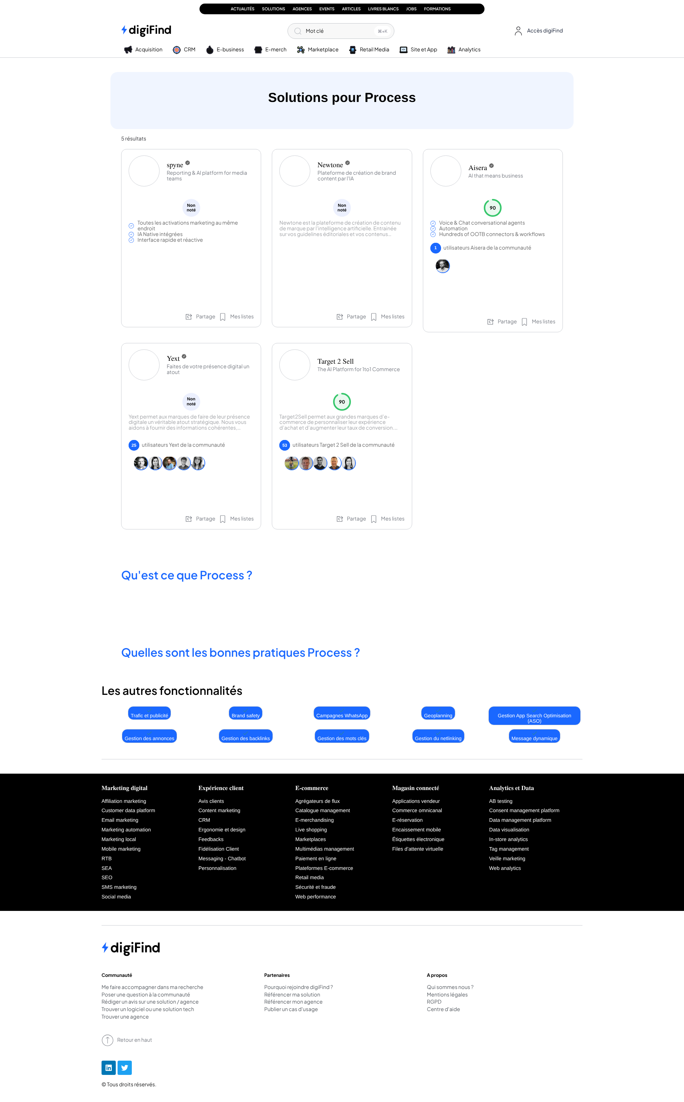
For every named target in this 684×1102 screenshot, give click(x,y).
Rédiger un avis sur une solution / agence (150, 1002)
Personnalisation (217, 868)
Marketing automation (126, 830)
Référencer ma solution (292, 995)
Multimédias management (324, 849)
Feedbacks (210, 839)
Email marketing (120, 820)
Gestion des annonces (149, 738)
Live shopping (311, 830)
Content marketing (219, 811)
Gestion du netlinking (438, 738)
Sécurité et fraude (315, 887)
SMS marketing (119, 887)
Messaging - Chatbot (222, 859)
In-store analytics (508, 839)
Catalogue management (322, 811)
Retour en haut (134, 1040)
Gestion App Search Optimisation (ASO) (534, 718)
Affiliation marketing (124, 801)
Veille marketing (507, 859)
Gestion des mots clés (342, 738)
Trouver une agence (125, 1017)
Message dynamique (535, 738)
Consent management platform (524, 811)
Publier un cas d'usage (291, 1010)
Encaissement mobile (416, 830)
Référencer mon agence (293, 1002)
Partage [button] (205, 316)
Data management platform (520, 820)
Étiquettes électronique (418, 839)
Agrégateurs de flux (317, 801)
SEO (107, 878)
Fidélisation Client (218, 849)
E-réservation (407, 820)
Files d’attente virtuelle (417, 849)
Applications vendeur (416, 801)
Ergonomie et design (221, 830)
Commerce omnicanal (417, 811)
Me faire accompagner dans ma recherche (152, 987)
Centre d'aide (443, 1010)
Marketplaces (310, 839)
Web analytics (505, 868)
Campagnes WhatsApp (342, 715)
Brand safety (246, 715)
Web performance (315, 897)
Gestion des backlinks (246, 738)
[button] (537, 31)
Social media (116, 897)
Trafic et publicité (149, 715)
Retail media (309, 878)
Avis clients (211, 801)
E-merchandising (314, 820)
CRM (204, 820)
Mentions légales (447, 995)
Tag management (509, 849)
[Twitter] (125, 1068)
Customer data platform (128, 811)
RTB (107, 859)
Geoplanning (438, 715)
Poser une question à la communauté (146, 995)
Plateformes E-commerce (324, 868)
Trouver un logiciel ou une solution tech (148, 1010)
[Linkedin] (109, 1068)
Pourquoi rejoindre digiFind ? (298, 987)
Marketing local (119, 839)
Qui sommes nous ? (450, 987)
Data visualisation (509, 830)
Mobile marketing (121, 849)
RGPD (434, 1002)
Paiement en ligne (315, 859)
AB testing (501, 801)
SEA (107, 868)
